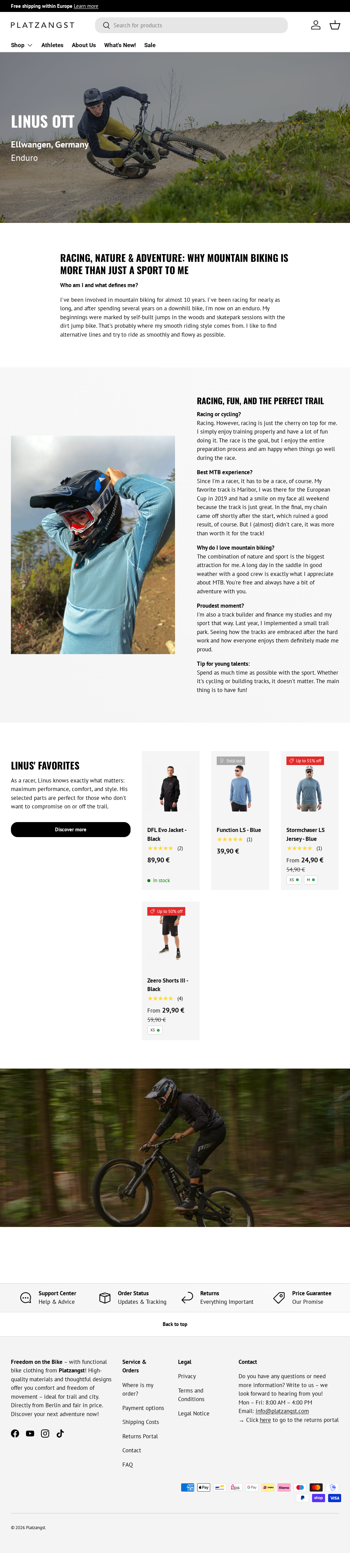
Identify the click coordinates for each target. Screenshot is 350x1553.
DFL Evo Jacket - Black (166, 834)
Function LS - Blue (239, 830)
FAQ (127, 1464)
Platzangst (35, 1527)
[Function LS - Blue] (240, 788)
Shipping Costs (140, 1422)
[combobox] (191, 25)
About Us (84, 45)
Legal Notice (194, 1413)
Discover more (70, 829)
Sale (150, 45)
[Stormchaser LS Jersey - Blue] (309, 788)
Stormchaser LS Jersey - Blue (305, 834)
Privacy (187, 1376)
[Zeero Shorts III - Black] (170, 938)
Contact (131, 1450)
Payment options (143, 1408)
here (265, 1420)
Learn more (86, 5)
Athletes (52, 45)
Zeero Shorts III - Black (167, 985)
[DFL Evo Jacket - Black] (170, 788)
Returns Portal (140, 1436)
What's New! (120, 45)
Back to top (175, 1324)
